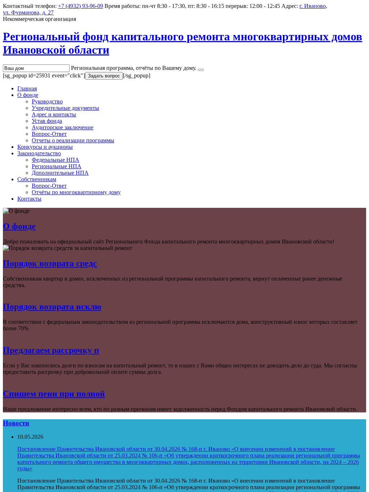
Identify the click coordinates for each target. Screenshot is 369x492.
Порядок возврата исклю (52, 306)
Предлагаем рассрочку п (51, 350)
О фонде (27, 95)
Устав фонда (47, 121)
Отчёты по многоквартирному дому (76, 192)
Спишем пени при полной (54, 393)
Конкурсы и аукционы (45, 147)
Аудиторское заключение (62, 127)
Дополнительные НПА (60, 173)
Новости (16, 423)
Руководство (47, 101)
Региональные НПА (56, 166)
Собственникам (36, 179)
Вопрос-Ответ (49, 134)
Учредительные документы (65, 108)
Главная (27, 88)
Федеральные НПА (55, 160)
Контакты (29, 199)
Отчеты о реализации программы (73, 140)
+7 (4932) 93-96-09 (80, 6)
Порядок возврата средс (50, 263)
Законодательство (39, 153)
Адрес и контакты (54, 114)
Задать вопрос (104, 76)
